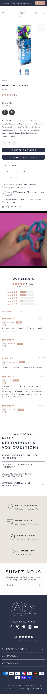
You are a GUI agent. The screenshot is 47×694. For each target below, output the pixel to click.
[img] (8, 319)
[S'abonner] (39, 585)
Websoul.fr (37, 688)
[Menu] (3, 13)
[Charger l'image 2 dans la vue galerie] (27, 72)
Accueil (5, 80)
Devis (40, 3)
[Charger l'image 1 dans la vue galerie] (20, 72)
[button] (36, 13)
